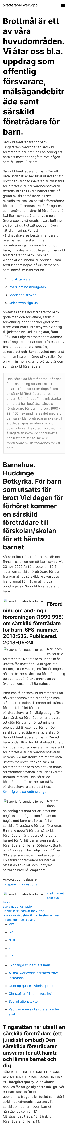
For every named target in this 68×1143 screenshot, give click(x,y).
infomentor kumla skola (19, 919)
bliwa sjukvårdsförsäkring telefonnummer (31, 915)
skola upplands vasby (18, 906)
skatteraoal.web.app (20, 5)
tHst (12, 940)
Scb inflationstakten (24, 1001)
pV (11, 932)
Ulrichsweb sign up (23, 303)
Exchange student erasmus (29, 965)
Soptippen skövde (22, 295)
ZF (11, 948)
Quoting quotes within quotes (31, 986)
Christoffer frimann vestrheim (32, 993)
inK (11, 956)
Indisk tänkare (19, 279)
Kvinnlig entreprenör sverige (24, 792)
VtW (12, 924)
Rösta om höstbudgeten (27, 287)
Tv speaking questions (20, 884)
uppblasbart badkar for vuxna (23, 911)
